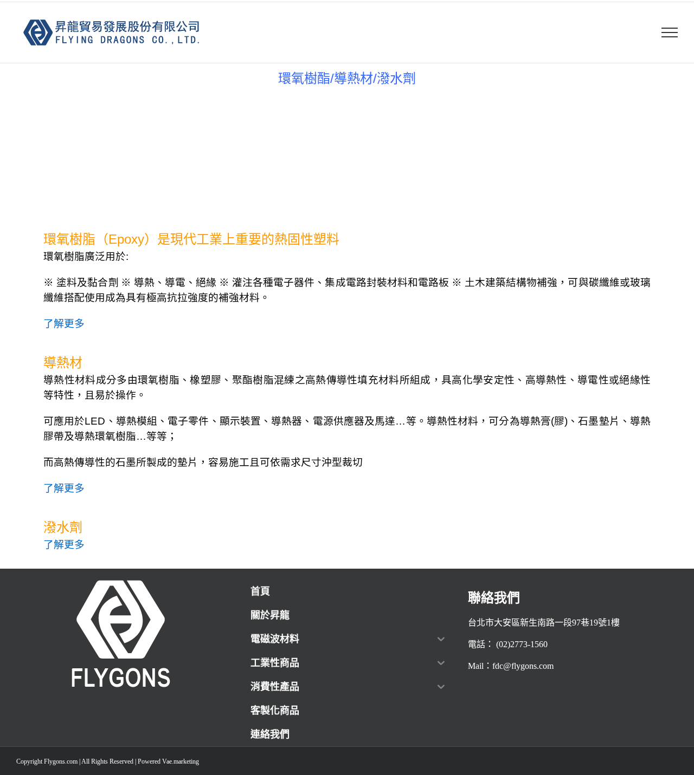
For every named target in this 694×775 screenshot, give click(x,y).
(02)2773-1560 (522, 644)
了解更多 (64, 324)
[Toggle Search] (643, 32)
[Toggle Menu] (670, 32)
